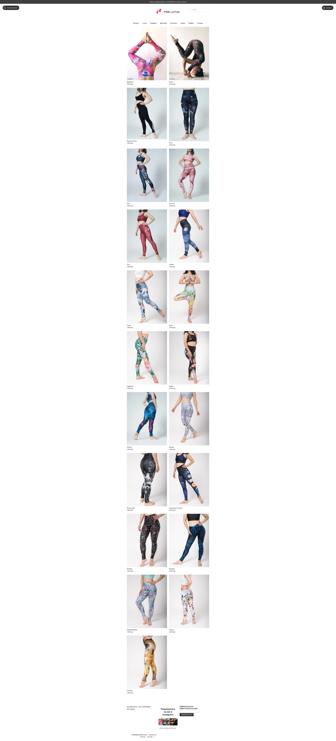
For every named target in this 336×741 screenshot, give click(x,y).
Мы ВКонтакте (132, 707)
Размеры (153, 23)
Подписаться (186, 715)
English (191, 23)
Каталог (136, 23)
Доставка (163, 23)
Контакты (173, 23)
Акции (183, 23)
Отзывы (200, 23)
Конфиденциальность (140, 734)
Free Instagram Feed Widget (168, 728)
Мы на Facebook (144, 707)
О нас (144, 23)
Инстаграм (131, 709)
